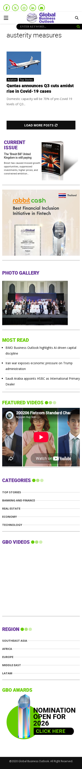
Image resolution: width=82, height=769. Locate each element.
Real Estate (11, 508)
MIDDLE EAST (11, 665)
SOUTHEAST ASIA (14, 641)
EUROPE (7, 657)
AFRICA (7, 649)
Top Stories (26, 79)
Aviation (12, 79)
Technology (12, 525)
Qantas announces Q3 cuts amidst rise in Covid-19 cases (40, 89)
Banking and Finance (18, 500)
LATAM (7, 673)
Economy (9, 517)
